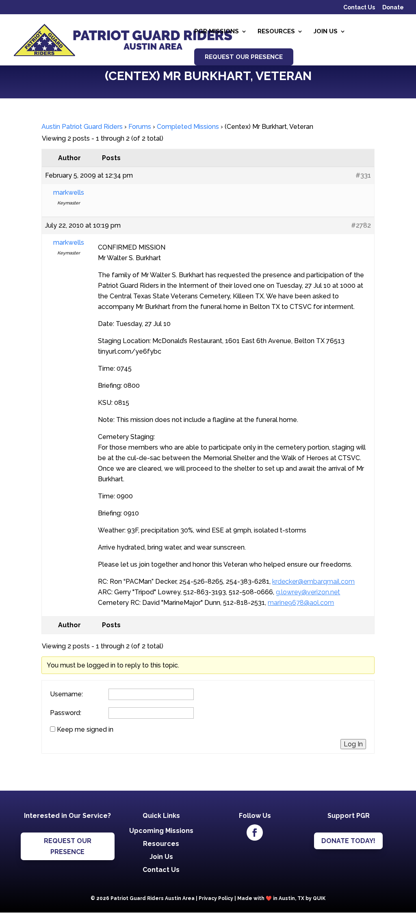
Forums (139, 126)
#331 (363, 175)
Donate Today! (348, 841)
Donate (393, 7)
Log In (353, 744)
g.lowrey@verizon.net (308, 592)
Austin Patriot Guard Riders (82, 126)
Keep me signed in (85, 729)
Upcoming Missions (161, 831)
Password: (65, 713)
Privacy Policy (216, 898)
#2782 (361, 225)
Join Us (326, 31)
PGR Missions (216, 31)
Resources (276, 31)
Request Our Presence (244, 57)
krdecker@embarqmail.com (313, 581)
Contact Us (359, 7)
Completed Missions (188, 126)
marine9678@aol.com (301, 602)
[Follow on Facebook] (255, 832)
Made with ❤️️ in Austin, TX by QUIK (281, 898)
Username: (66, 694)
